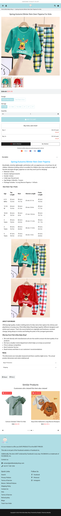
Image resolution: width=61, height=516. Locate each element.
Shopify (39, 512)
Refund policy (5, 497)
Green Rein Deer (7, 99)
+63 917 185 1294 (9, 466)
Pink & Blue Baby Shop (7, 9)
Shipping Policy (6, 486)
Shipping (5, 367)
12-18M (11, 107)
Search (3, 474)
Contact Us (4, 489)
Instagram (36, 480)
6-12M (4, 107)
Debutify (49, 512)
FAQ (2, 492)
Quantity (4, 111)
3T (24, 107)
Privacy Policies (6, 477)
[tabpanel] (15, 408)
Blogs (3, 500)
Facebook (36, 474)
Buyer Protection (7, 362)
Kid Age (3, 104)
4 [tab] (32, 430)
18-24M (18, 107)
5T (33, 107)
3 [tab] (31, 430)
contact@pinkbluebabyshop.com (13, 463)
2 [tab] (29, 430)
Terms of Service (6, 480)
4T (29, 107)
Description (5, 157)
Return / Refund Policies (8, 483)
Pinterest (36, 477)
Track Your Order (6, 503)
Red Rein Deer (20, 99)
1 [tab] (28, 430)
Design (3, 96)
